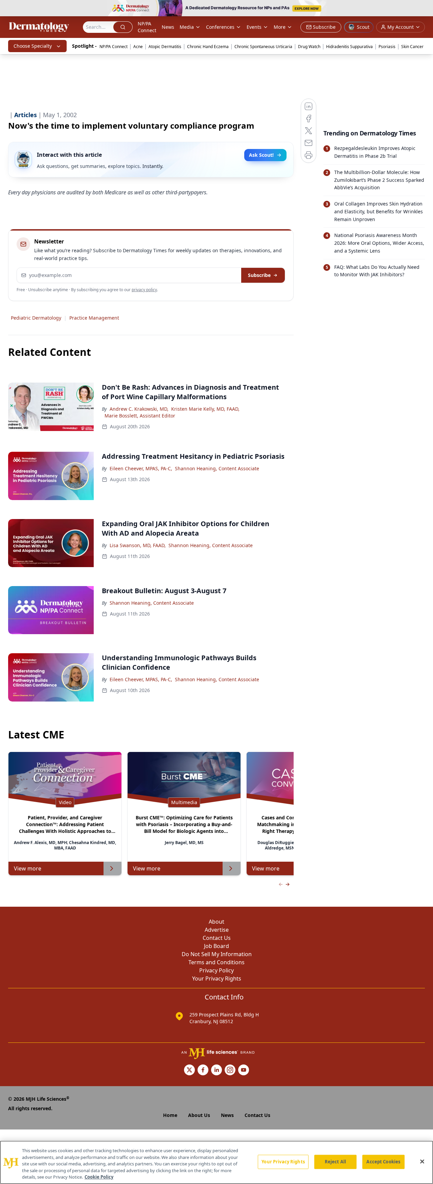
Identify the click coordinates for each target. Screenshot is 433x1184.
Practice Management (94, 318)
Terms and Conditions (216, 962)
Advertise (217, 929)
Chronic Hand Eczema (208, 46)
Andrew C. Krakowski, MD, (139, 409)
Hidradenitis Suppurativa (349, 46)
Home (170, 1115)
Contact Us (217, 938)
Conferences (220, 27)
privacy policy (144, 290)
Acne (138, 46)
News (168, 27)
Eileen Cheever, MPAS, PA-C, (141, 468)
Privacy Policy (216, 970)
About (216, 921)
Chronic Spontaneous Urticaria (263, 46)
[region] (216, 1162)
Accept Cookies (383, 1162)
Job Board (216, 946)
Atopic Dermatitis (165, 46)
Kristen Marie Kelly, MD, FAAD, (205, 409)
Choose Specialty (33, 46)
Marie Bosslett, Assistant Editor (140, 415)
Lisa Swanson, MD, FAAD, (138, 545)
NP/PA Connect (147, 27)
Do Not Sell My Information (217, 954)
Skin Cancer (412, 46)
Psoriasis (387, 46)
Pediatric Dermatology (36, 318)
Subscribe (259, 275)
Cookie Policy (99, 1177)
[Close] (422, 1161)
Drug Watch (309, 46)
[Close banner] (424, 9)
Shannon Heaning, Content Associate (217, 468)
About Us (199, 1115)
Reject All (335, 1162)
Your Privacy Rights (216, 978)
